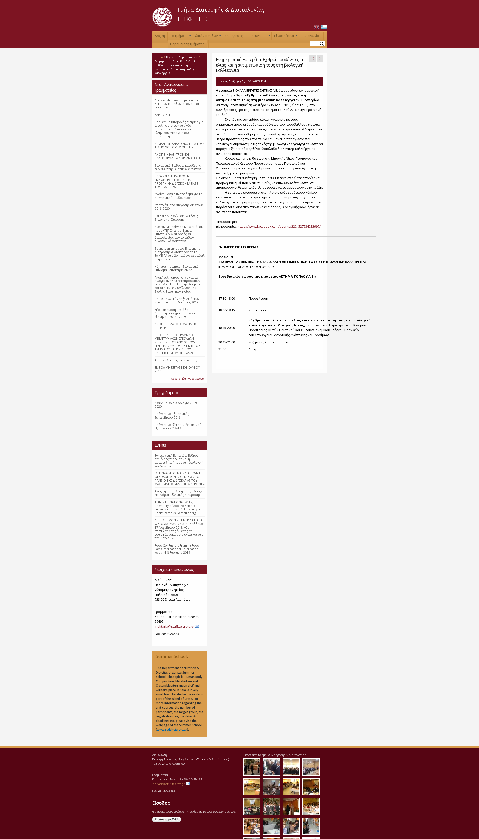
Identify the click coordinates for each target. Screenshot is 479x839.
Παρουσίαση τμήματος (187, 44)
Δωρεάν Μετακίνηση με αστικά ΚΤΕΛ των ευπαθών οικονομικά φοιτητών (177, 103)
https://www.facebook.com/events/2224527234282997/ (279, 226)
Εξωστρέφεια (285, 37)
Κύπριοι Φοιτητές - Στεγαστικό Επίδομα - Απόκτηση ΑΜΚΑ (177, 268)
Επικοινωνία (310, 36)
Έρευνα (260, 37)
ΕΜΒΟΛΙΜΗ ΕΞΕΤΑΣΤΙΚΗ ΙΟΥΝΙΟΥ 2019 (177, 369)
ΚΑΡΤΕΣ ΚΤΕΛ (163, 115)
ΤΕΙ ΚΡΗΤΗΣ (193, 18)
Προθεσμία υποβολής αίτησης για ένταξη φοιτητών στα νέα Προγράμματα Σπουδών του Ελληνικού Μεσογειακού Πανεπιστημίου (179, 129)
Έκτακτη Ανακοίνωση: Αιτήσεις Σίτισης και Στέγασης (176, 217)
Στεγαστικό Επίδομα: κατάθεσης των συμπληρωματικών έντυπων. (178, 167)
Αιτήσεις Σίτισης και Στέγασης (176, 360)
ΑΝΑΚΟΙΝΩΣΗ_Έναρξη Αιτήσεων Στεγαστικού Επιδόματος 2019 (177, 300)
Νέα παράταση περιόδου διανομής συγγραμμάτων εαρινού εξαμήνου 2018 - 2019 (179, 313)
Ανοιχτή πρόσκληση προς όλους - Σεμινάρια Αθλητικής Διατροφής (178, 493)
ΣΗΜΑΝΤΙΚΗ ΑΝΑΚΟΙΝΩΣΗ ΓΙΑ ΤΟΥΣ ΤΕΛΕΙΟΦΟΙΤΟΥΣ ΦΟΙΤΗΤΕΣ (179, 145)
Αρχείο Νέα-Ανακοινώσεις (188, 378)
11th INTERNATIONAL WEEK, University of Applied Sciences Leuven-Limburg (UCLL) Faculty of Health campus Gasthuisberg (178, 507)
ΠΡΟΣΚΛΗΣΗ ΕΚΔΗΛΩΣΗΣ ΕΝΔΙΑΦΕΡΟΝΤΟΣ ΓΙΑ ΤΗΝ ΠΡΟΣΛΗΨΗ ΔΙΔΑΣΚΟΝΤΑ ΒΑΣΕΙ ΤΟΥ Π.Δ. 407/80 (177, 181)
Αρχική (160, 36)
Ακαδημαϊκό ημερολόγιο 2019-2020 (176, 404)
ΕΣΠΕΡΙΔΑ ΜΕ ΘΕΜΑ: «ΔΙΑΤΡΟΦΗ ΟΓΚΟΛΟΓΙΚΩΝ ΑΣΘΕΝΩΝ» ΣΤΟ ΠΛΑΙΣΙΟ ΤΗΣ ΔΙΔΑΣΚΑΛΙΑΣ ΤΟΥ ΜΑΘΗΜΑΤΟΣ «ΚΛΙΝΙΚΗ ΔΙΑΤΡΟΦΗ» (180, 478)
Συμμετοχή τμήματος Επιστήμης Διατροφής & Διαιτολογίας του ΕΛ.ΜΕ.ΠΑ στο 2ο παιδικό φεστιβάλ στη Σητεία (179, 253)
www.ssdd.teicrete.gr (172, 729)
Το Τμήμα (180, 37)
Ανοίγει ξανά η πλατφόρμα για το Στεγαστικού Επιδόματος (178, 195)
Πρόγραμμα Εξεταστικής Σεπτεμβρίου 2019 (172, 415)
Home (159, 57)
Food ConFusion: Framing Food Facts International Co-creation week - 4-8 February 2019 (177, 549)
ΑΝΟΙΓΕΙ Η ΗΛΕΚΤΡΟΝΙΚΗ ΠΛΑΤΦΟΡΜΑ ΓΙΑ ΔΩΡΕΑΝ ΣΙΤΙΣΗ (177, 156)
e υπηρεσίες (234, 36)
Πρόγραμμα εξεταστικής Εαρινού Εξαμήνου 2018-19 (178, 426)
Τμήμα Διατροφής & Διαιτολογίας (220, 9)
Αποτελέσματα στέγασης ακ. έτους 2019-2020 (179, 206)
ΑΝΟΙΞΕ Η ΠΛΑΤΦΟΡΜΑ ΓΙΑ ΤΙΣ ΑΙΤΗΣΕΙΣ (176, 325)
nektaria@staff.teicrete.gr (174, 626)
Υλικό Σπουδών (207, 37)
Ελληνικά (324, 27)
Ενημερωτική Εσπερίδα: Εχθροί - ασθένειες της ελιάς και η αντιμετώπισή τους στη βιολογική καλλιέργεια (179, 460)
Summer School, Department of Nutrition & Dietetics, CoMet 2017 (178, 657)
